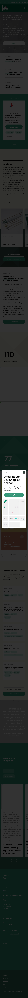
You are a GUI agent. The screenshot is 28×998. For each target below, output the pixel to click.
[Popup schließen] (24, 472)
